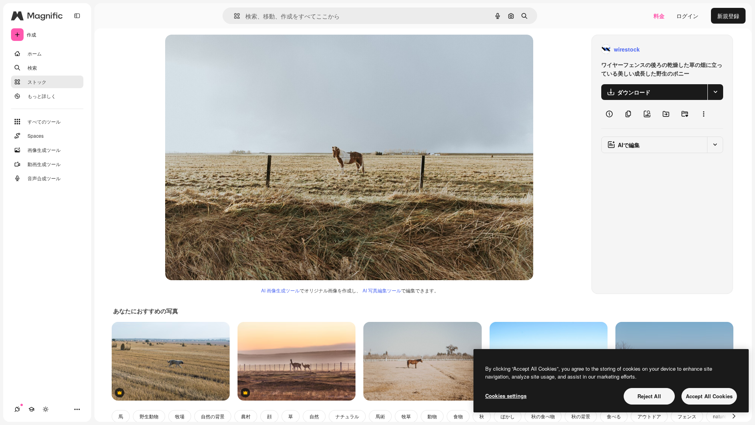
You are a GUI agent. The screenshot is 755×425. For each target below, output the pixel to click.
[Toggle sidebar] (77, 15)
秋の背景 (580, 416)
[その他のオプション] (703, 114)
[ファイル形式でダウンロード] (715, 92)
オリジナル (219, 49)
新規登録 (728, 16)
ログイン (687, 16)
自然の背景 (213, 416)
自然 (314, 416)
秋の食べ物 (543, 416)
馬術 (380, 416)
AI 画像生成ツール (280, 290)
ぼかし (508, 416)
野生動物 (149, 416)
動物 (432, 416)
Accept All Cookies (709, 396)
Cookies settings (506, 395)
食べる (614, 416)
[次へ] (734, 416)
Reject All (649, 396)
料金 (659, 16)
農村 (245, 416)
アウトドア (649, 416)
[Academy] (31, 409)
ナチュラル (347, 416)
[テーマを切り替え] (45, 409)
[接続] (17, 409)
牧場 (179, 416)
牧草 (406, 416)
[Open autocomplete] (234, 16)
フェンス (687, 416)
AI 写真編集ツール (382, 290)
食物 (458, 416)
